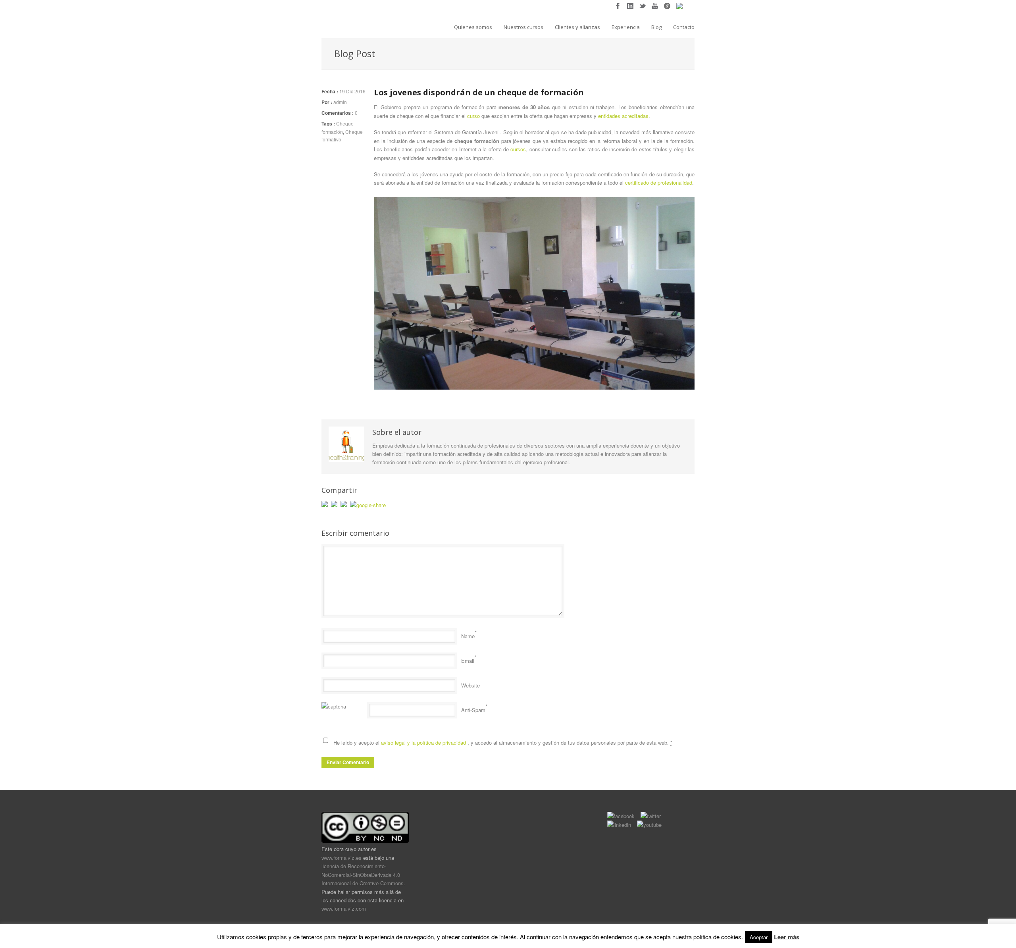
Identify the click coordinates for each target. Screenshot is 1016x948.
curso (474, 116)
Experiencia (626, 27)
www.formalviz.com (343, 908)
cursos (518, 149)
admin (340, 101)
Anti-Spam (473, 710)
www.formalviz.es (341, 857)
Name (468, 636)
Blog (656, 27)
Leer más (786, 937)
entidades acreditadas (623, 116)
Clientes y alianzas (577, 27)
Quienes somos (473, 27)
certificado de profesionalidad (658, 182)
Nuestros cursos (523, 27)
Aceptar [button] (759, 937)
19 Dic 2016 (352, 91)
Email (467, 660)
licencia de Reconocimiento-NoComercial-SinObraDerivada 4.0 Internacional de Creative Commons (362, 874)
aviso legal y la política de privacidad (424, 742)
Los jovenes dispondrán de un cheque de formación (479, 92)
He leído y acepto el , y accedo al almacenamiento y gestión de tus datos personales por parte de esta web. (502, 742)
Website (470, 685)
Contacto (684, 27)
